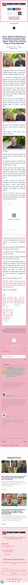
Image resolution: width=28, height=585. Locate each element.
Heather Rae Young (17, 330)
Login (24, 351)
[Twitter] (11, 9)
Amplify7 (11, 579)
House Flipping (7, 332)
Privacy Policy (8, 554)
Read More (4, 489)
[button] (14, 28)
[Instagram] (14, 9)
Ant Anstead (7, 329)
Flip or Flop (14, 48)
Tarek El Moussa (22, 332)
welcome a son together (10, 242)
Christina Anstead (15, 329)
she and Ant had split (8, 254)
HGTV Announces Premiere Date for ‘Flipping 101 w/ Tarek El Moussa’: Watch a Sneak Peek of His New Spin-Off (19, 300)
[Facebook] (9, 9)
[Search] (19, 13)
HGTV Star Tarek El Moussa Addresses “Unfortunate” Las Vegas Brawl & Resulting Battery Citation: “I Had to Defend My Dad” (13, 512)
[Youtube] (19, 9)
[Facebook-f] (9, 581)
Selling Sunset (14, 332)
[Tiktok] (17, 9)
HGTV (24, 330)
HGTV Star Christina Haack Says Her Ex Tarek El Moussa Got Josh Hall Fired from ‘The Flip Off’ (13, 478)
